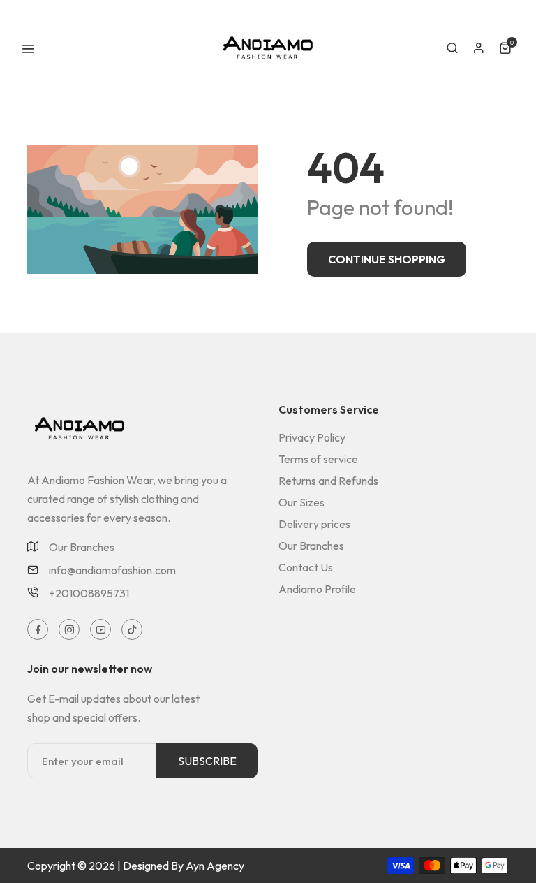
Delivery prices (314, 524)
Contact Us (305, 567)
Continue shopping (386, 259)
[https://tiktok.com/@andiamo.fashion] (132, 630)
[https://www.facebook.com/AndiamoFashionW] (38, 630)
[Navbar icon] (28, 48)
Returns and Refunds (328, 481)
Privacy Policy (311, 437)
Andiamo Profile (317, 589)
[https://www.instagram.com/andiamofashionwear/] (69, 630)
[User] (478, 48)
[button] (452, 48)
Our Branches (81, 548)
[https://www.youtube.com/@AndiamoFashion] (101, 630)
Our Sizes (301, 502)
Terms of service (318, 459)
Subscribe (207, 761)
